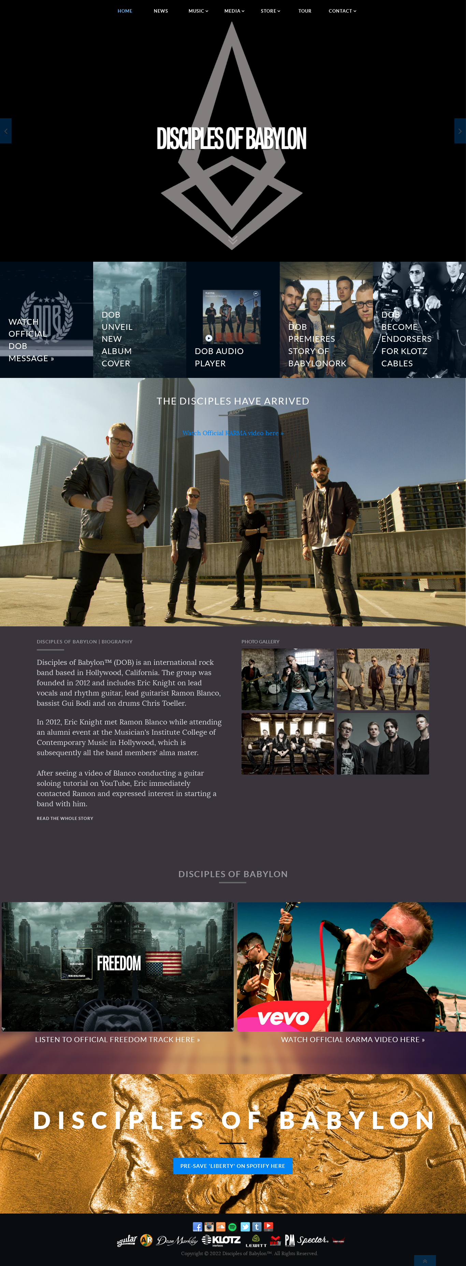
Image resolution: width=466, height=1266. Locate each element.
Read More (167, 306)
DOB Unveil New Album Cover (117, 339)
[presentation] (6, 130)
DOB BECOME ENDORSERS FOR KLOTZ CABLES (406, 339)
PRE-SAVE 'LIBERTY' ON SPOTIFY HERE (233, 1166)
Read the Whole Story (65, 818)
